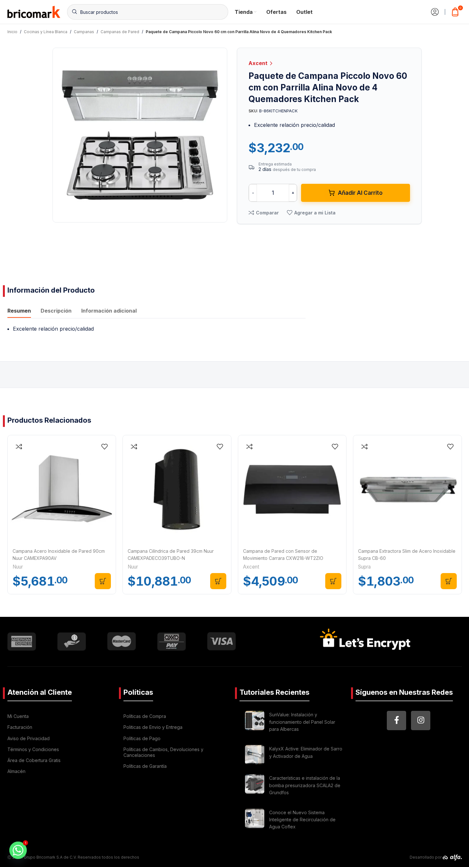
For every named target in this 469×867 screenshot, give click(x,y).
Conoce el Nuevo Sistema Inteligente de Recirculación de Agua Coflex (302, 820)
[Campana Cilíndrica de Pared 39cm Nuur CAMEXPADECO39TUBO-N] (177, 489)
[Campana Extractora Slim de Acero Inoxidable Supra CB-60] (407, 489)
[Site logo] (34, 11)
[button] (103, 581)
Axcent (259, 63)
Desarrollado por (426, 857)
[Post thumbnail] (254, 723)
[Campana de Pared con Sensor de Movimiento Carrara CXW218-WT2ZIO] (292, 489)
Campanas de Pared (120, 31)
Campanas (84, 31)
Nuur (18, 567)
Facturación (19, 727)
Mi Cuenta (18, 716)
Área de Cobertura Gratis (34, 760)
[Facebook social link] (396, 720)
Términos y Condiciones (33, 749)
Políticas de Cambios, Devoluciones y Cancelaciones (163, 752)
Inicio (12, 31)
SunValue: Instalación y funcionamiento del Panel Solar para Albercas (302, 722)
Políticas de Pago (142, 738)
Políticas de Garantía (145, 766)
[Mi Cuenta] (435, 11)
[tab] (19, 311)
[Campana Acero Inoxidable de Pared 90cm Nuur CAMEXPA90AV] (62, 489)
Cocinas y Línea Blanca (45, 31)
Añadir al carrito (360, 193)
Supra (364, 567)
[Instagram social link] (420, 720)
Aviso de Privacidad (28, 738)
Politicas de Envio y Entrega (152, 727)
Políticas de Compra (144, 716)
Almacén (16, 771)
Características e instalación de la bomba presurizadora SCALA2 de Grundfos (304, 785)
